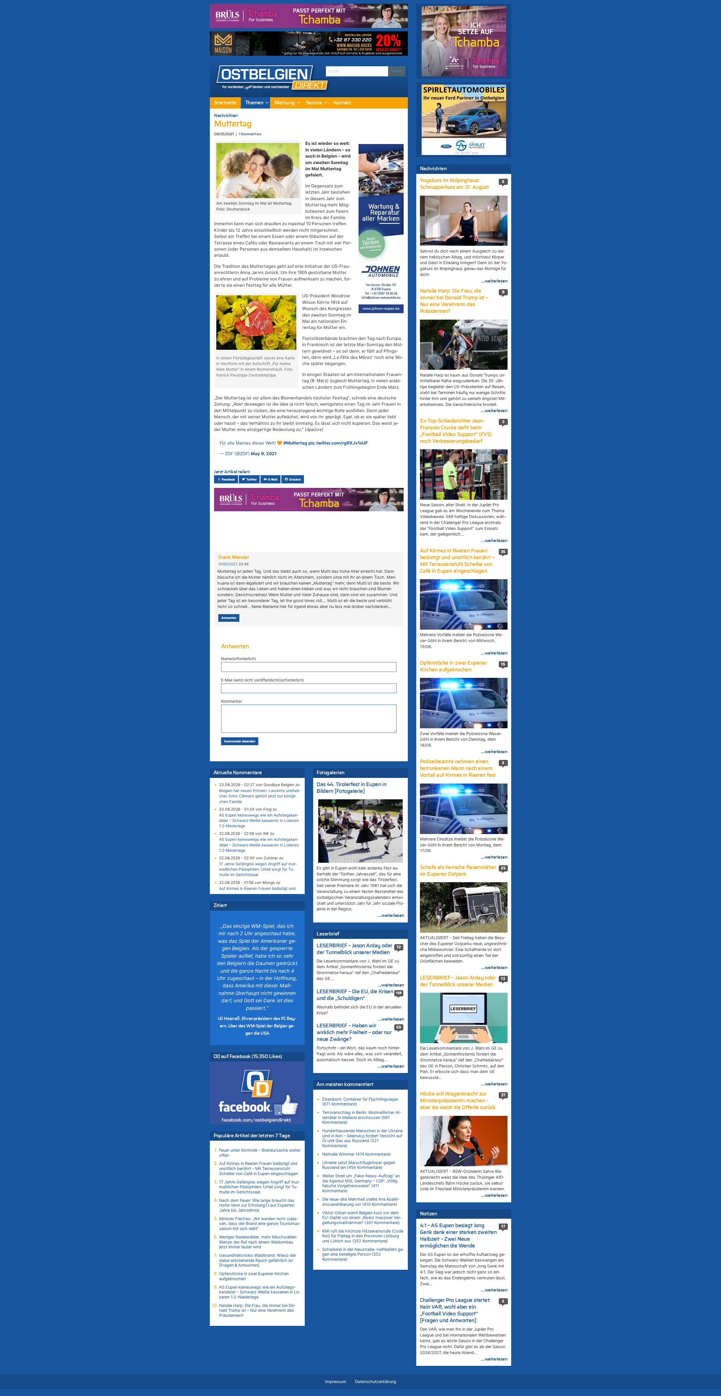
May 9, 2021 (264, 453)
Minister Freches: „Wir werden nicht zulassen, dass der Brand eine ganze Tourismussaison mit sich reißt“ (260, 1223)
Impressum (335, 1381)
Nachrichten (226, 115)
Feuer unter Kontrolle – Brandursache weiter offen (260, 1153)
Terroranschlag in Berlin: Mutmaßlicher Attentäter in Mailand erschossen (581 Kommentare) (361, 1117)
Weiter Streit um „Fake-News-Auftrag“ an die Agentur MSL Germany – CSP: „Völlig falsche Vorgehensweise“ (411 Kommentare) (361, 1183)
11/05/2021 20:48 (233, 564)
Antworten (228, 618)
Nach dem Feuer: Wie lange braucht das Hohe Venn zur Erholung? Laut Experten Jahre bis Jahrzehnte (257, 1205)
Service (314, 102)
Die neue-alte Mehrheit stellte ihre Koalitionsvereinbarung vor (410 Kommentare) (360, 1202)
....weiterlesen (390, 915)
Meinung (285, 102)
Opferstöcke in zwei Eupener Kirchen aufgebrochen (254, 1276)
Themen (254, 102)
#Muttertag (295, 443)
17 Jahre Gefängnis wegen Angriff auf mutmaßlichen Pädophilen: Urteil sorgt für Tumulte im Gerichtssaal (258, 869)
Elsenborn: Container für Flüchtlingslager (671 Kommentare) (360, 1102)
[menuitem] (225, 103)
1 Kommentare (250, 134)
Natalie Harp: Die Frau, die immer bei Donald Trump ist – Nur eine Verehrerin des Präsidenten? (257, 1310)
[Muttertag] (257, 170)
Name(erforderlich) (238, 658)
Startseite (225, 102)
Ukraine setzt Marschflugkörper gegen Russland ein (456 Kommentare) (358, 1165)
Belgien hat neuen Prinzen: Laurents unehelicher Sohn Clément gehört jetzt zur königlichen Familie (259, 796)
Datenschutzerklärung (375, 1381)
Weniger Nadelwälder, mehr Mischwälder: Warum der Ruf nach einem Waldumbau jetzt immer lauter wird (258, 1242)
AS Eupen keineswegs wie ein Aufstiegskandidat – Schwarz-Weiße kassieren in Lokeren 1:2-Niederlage (259, 820)
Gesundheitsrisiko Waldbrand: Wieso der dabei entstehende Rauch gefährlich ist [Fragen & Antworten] (257, 1260)
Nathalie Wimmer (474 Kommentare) (356, 1154)
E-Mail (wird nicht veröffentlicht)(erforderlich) (262, 680)
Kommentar (231, 701)
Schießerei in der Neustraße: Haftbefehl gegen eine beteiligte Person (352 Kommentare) (363, 1254)
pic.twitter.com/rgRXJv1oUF (338, 443)
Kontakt (342, 102)
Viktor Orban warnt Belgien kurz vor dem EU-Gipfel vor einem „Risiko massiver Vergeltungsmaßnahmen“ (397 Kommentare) (361, 1217)
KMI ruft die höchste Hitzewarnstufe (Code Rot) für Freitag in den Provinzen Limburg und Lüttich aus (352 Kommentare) (362, 1236)
